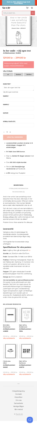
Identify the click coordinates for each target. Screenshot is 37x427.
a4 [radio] (8, 74)
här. (29, 250)
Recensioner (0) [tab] (18, 192)
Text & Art (19, 414)
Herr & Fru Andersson (23, 326)
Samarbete (18, 403)
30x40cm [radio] (18, 74)
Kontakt (18, 394)
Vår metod (18, 409)
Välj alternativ (9, 338)
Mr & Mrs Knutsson (6, 326)
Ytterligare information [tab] (18, 188)
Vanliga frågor (18, 406)
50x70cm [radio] (29, 74)
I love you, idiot (7, 362)
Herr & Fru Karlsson (23, 362)
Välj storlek (7, 71)
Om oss (18, 400)
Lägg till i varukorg (15, 137)
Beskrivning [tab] (18, 185)
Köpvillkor (18, 397)
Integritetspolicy (18, 391)
